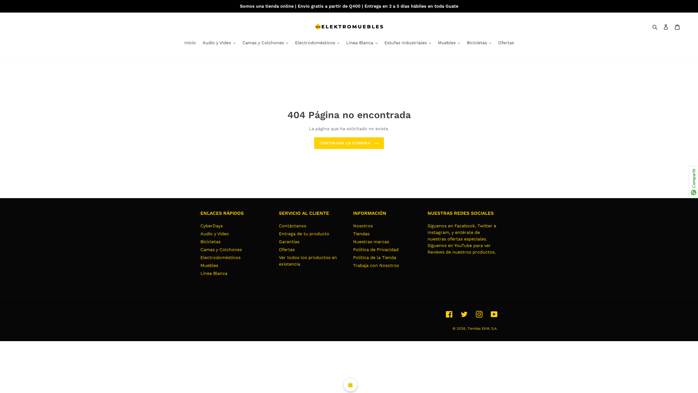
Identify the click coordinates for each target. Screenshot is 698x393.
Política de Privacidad (376, 249)
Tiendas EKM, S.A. (482, 328)
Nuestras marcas (371, 241)
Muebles (209, 265)
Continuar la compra (345, 143)
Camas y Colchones (221, 249)
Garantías (289, 241)
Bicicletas (210, 241)
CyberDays (211, 225)
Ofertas (287, 249)
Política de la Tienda (374, 257)
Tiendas (361, 233)
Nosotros (363, 225)
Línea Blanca (213, 273)
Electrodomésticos (220, 257)
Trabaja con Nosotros (376, 265)
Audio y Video (214, 233)
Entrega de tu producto (304, 233)
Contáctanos (292, 225)
